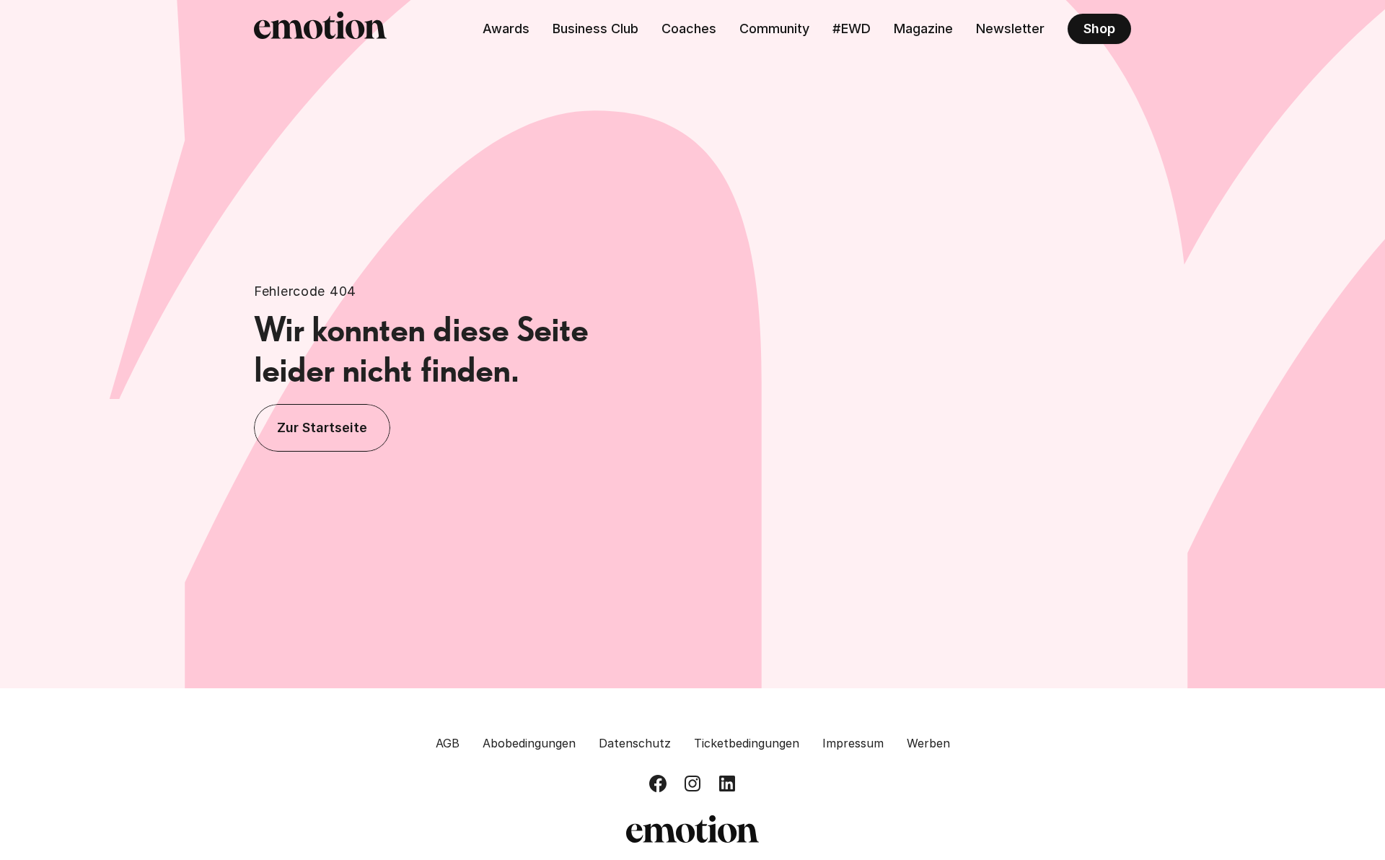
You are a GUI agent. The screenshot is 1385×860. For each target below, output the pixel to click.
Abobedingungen (529, 743)
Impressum (853, 743)
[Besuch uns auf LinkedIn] (727, 783)
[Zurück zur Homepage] (320, 29)
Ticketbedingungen (746, 743)
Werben (928, 743)
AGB (448, 743)
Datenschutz (635, 743)
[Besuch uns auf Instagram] (692, 783)
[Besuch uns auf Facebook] (658, 783)
